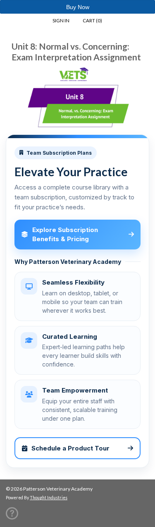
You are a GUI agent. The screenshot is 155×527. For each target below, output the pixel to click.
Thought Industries (48, 497)
